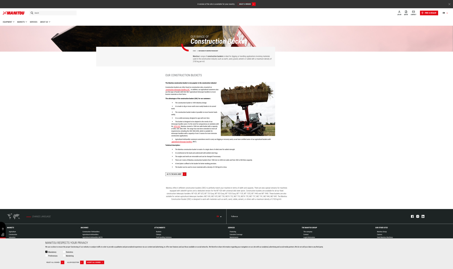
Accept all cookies (94, 262)
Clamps (158, 234)
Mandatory (52, 252)
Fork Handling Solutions (164, 237)
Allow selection (73, 262)
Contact (305, 234)
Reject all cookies (53, 262)
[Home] (14, 13)
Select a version (245, 4)
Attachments (159, 228)
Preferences (52, 256)
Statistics (69, 252)
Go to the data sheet (174, 174)
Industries (12, 237)
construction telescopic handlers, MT (178, 89)
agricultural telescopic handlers (182, 142)
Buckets (158, 232)
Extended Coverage (236, 234)
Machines (84, 228)
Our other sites (381, 228)
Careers (379, 234)
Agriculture (12, 232)
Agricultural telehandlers (90, 234)
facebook (411, 216)
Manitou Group (382, 232)
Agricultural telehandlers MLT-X (92, 237)
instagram (416, 216)
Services (231, 228)
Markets (10, 228)
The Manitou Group (309, 228)
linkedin (421, 216)
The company (307, 232)
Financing (233, 232)
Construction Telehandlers (90, 232)
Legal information (309, 237)
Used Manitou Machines (385, 237)
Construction (13, 234)
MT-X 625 (177, 126)
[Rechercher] (31, 13)
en (218, 216)
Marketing (70, 256)
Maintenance (234, 237)
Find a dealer (430, 13)
